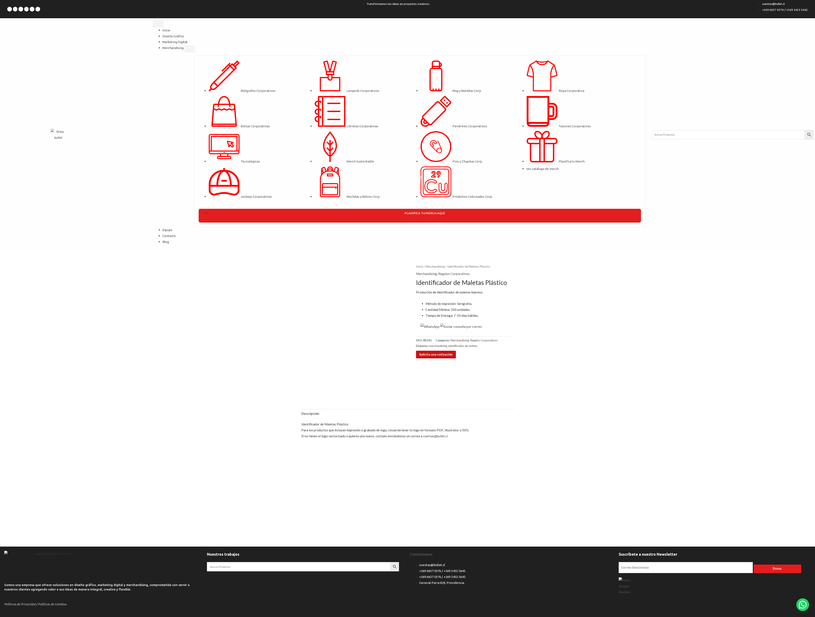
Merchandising (435, 266)
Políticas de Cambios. (52, 604)
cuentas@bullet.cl (435, 436)
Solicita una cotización (436, 354)
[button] (802, 604)
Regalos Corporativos (454, 274)
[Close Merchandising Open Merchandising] (189, 49)
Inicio (419, 266)
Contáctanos (421, 554)
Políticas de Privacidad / (20, 604)
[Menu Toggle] (158, 24)
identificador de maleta (462, 346)
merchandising (438, 346)
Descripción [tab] (310, 413)
